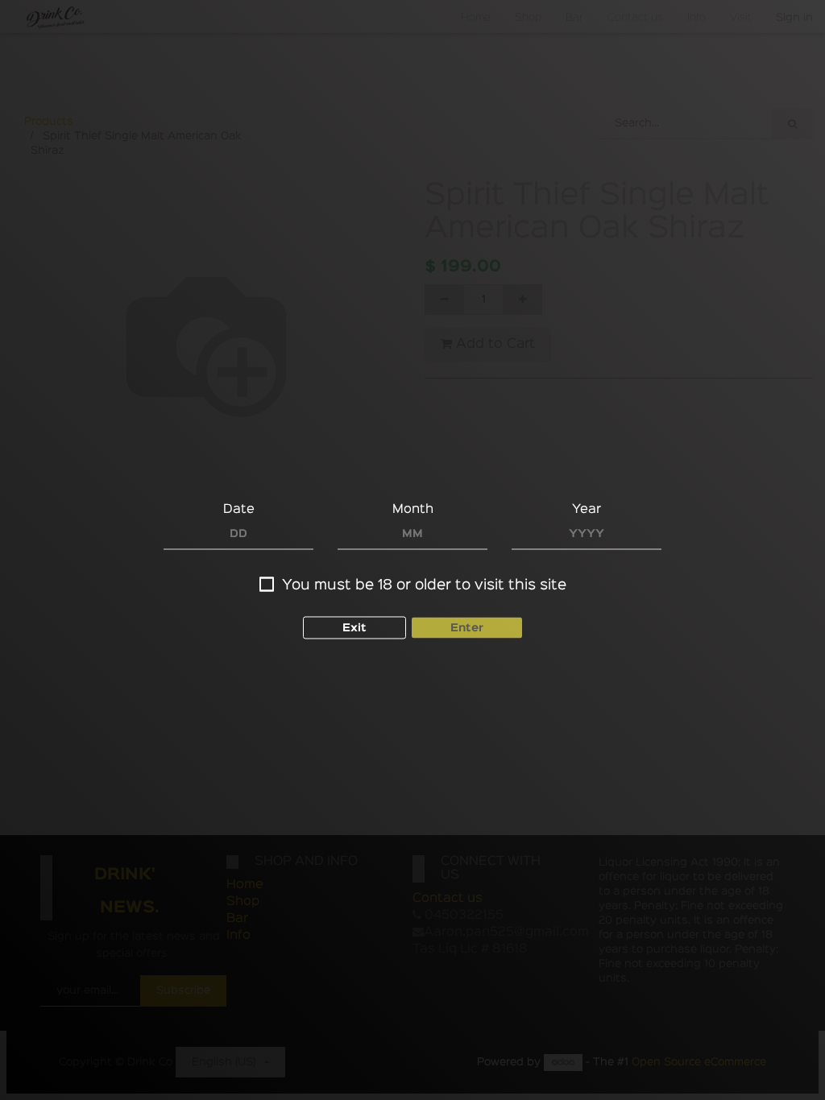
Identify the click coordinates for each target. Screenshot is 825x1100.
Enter (466, 628)
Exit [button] (354, 628)
